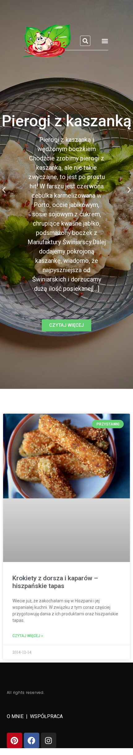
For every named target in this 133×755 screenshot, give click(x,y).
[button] (85, 41)
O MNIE (16, 716)
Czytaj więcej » (27, 636)
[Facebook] (31, 740)
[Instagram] (48, 740)
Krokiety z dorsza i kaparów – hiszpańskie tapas (55, 582)
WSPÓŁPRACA (46, 716)
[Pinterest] (14, 740)
